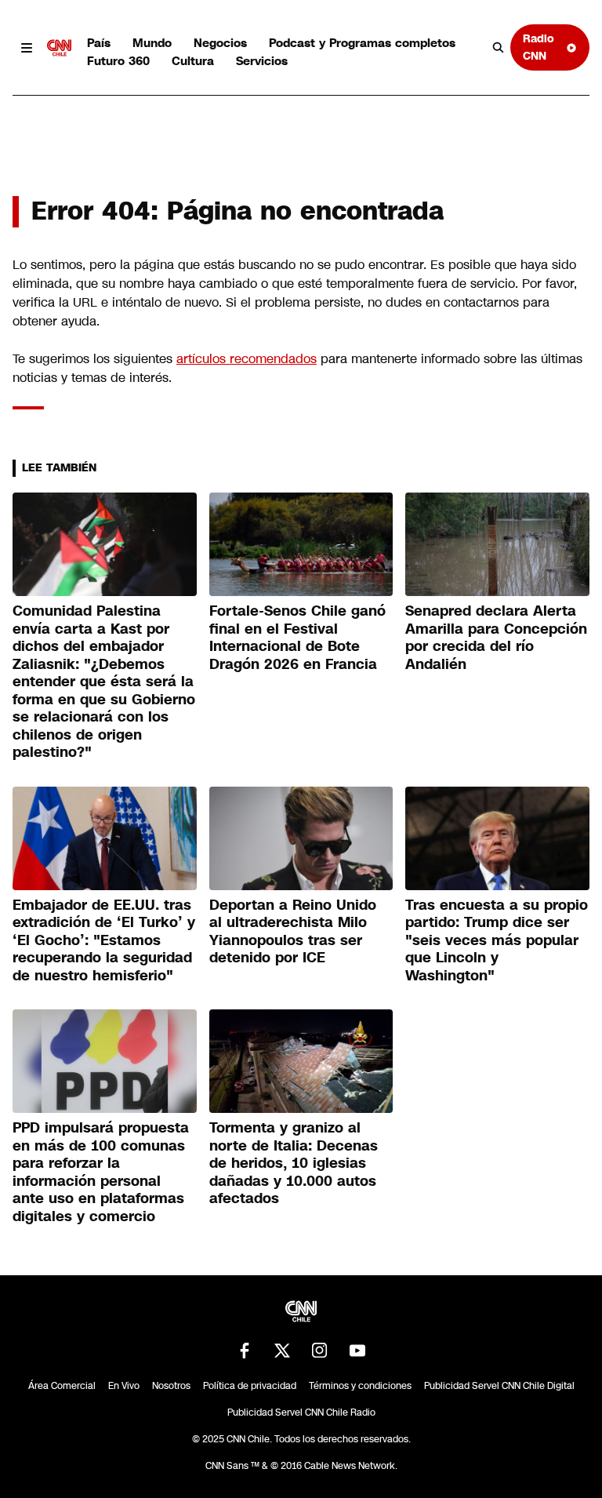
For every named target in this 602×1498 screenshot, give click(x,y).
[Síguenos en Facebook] (244, 1350)
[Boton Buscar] (498, 48)
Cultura (193, 61)
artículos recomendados (246, 359)
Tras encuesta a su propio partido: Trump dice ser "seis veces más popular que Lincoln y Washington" (496, 940)
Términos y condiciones (360, 1386)
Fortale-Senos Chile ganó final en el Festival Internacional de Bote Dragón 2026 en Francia (297, 637)
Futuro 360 (118, 61)
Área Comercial (62, 1386)
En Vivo (124, 1386)
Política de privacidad (249, 1386)
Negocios (220, 43)
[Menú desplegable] (27, 48)
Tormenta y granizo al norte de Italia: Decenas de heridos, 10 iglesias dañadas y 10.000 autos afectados (293, 1163)
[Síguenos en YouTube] (357, 1350)
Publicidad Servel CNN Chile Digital (499, 1386)
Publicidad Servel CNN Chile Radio (301, 1412)
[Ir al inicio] (59, 47)
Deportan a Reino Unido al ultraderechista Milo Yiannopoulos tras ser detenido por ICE (292, 932)
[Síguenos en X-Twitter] (282, 1350)
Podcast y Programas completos (362, 43)
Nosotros (171, 1386)
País (99, 43)
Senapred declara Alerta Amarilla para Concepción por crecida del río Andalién (496, 637)
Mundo (152, 43)
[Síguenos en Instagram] (319, 1350)
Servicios (262, 61)
